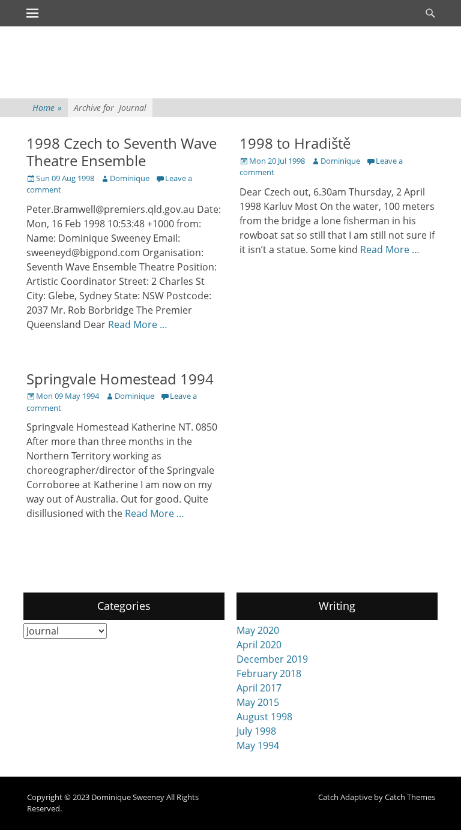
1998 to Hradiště (295, 143)
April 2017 (259, 687)
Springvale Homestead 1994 (120, 379)
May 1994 (258, 745)
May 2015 (258, 702)
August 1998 (264, 716)
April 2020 (259, 644)
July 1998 (256, 731)
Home (47, 107)
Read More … (137, 324)
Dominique (129, 178)
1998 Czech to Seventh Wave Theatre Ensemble (121, 151)
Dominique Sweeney (127, 797)
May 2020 (258, 630)
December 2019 (272, 659)
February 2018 (269, 673)
